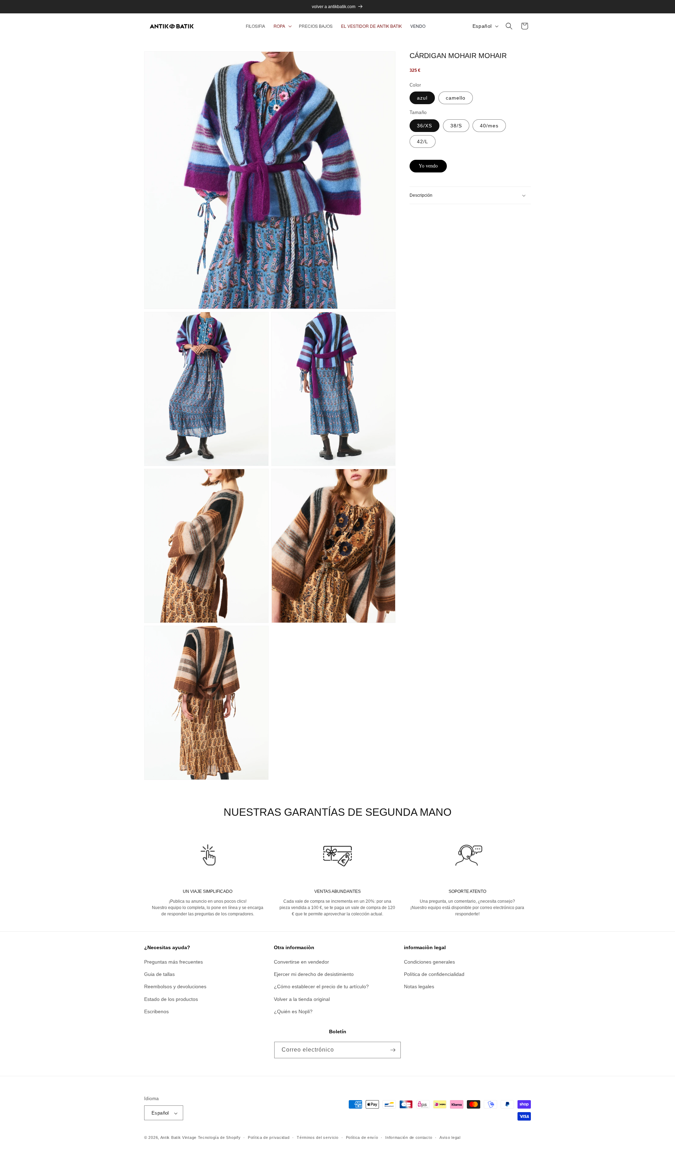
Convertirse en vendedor (301, 962)
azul (422, 98)
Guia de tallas (159, 974)
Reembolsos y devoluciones (175, 987)
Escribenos (156, 1011)
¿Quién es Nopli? (293, 1011)
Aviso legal (450, 1137)
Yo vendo (428, 166)
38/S (456, 125)
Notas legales (419, 987)
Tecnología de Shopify (219, 1138)
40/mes (489, 125)
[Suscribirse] (392, 1050)
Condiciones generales (429, 962)
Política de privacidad (268, 1137)
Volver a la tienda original (302, 999)
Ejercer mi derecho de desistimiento (314, 974)
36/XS (424, 125)
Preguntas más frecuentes (173, 962)
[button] (282, 26)
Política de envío (362, 1137)
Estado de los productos (171, 999)
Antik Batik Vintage (178, 1138)
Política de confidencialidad (434, 974)
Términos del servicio (318, 1137)
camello (455, 98)
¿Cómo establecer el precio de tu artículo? (321, 987)
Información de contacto (408, 1137)
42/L (422, 141)
